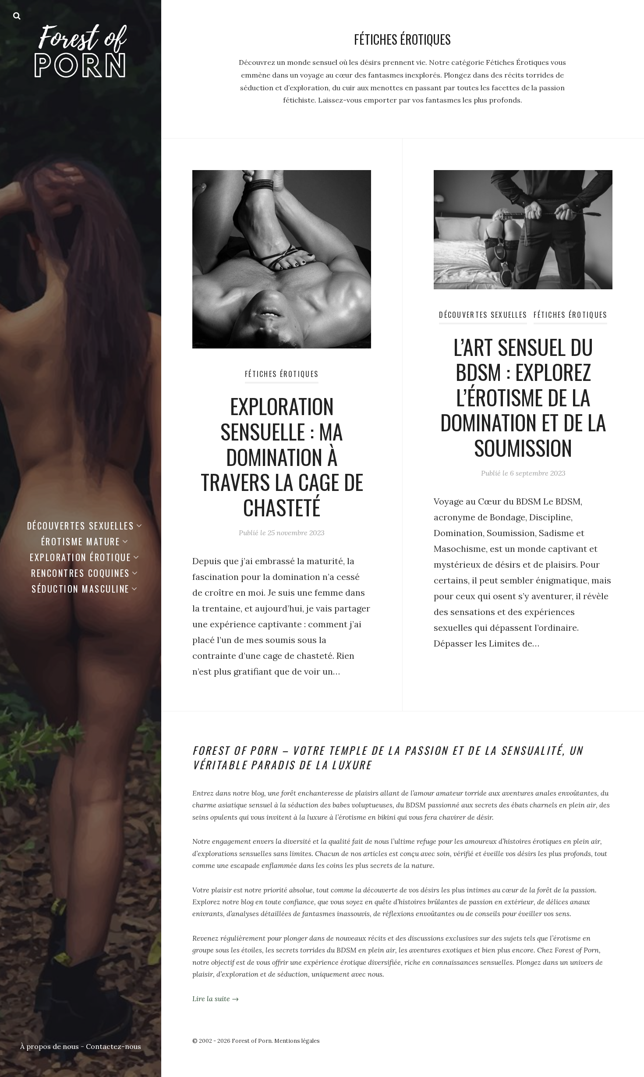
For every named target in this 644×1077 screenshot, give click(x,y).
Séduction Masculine (81, 588)
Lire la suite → (215, 998)
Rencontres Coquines (80, 572)
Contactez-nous (113, 1046)
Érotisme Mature (80, 541)
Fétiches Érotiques (281, 374)
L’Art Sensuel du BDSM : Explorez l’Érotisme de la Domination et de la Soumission (523, 397)
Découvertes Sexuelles (80, 525)
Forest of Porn (252, 1041)
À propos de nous (49, 1046)
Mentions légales (297, 1041)
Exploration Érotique (80, 557)
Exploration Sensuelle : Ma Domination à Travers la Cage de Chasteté (282, 456)
